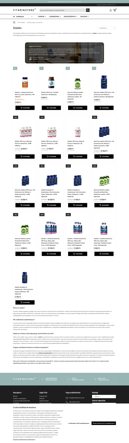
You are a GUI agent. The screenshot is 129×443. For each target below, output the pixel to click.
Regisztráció (43, 396)
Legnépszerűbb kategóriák (21, 401)
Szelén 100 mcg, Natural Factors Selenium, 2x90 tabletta (49, 143)
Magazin (84, 16)
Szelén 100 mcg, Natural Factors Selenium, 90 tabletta (75, 143)
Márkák (42, 16)
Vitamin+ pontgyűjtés (19, 398)
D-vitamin (16, 403)
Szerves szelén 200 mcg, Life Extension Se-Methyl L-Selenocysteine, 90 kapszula (104, 94)
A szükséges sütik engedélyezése (78, 423)
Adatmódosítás (44, 401)
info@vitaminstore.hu (76, 398)
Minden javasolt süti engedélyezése (104, 423)
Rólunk (15, 396)
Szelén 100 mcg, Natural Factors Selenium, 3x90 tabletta (23, 143)
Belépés (41, 398)
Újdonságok (55, 16)
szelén (95, 33)
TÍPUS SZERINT (21, 22)
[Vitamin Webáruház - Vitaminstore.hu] (14, 22)
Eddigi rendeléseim (45, 403)
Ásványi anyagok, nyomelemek (34, 22)
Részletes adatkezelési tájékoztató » (24, 439)
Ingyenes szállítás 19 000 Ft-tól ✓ (106, 5)
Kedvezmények (70, 16)
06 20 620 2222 (74, 402)
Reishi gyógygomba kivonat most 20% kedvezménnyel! (64, 1)
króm (40, 337)
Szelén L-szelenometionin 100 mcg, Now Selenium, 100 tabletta (24, 94)
